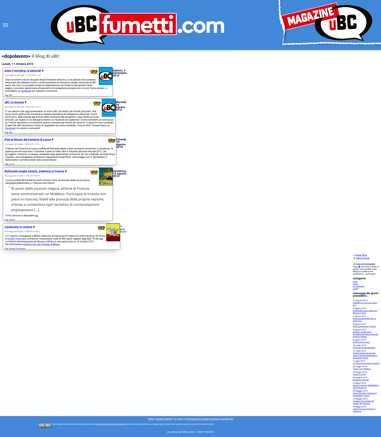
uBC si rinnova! (14, 102)
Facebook (26, 91)
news (355, 281)
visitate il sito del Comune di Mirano (41, 244)
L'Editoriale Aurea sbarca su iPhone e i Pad (365, 311)
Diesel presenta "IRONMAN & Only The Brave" (366, 386)
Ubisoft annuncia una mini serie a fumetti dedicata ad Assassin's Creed (365, 355)
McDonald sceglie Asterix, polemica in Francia (34, 171)
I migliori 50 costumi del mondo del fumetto (363, 402)
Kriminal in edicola (361, 380)
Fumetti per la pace (361, 342)
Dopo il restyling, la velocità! (22, 70)
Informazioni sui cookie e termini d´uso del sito (209, 419)
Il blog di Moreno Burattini (364, 347)
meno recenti (123, 230)
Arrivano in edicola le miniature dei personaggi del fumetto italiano (365, 334)
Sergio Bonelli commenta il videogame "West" (365, 394)
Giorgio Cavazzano (17, 238)
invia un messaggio (365, 264)
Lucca (11, 164)
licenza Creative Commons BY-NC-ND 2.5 (112, 424)
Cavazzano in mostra (18, 227)
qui (36, 215)
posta (355, 284)
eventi (356, 288)
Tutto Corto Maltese (362, 369)
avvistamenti (358, 286)
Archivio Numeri (164, 419)
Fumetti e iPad (359, 374)
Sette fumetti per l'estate (364, 326)
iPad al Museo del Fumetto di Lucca (27, 139)
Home (151, 419)
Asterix (12, 219)
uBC (10, 95)
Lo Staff (178, 419)
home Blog (361, 255)
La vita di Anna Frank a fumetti (366, 363)
